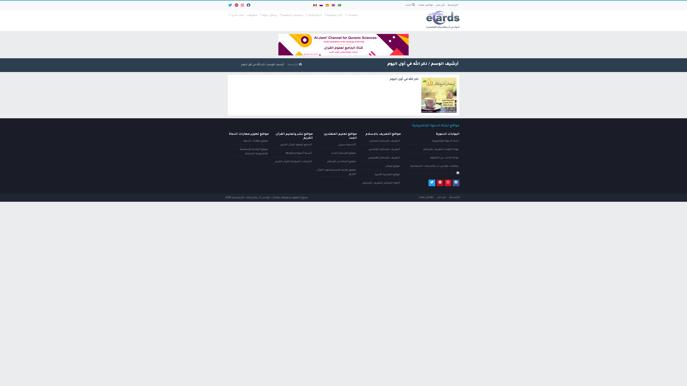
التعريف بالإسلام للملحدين (384, 149)
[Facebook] (248, 6)
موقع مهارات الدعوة (255, 141)
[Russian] (321, 5)
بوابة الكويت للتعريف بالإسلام (441, 149)
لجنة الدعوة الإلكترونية (445, 141)
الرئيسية (453, 5)
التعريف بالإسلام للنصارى (384, 141)
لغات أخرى (237, 15)
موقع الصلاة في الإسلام (341, 161)
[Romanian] (315, 5)
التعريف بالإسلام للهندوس (384, 158)
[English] (333, 5)
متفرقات (252, 15)
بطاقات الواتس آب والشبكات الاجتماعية (434, 166)
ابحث (408, 5)
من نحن (440, 5)
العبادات (352, 15)
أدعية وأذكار (315, 15)
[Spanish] (327, 5)
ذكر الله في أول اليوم (404, 79)
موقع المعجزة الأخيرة (387, 174)
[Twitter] (230, 6)
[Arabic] (339, 5)
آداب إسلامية (334, 15)
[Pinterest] (236, 6)
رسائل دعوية (269, 15)
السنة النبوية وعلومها (298, 153)
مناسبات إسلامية (292, 15)
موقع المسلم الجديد (343, 153)
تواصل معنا (426, 5)
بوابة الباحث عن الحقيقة (444, 158)
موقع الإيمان (392, 166)
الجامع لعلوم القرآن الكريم (296, 144)
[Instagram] (242, 6)
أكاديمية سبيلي (347, 144)
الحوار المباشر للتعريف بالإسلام (381, 183)
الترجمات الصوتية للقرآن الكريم (293, 161)
